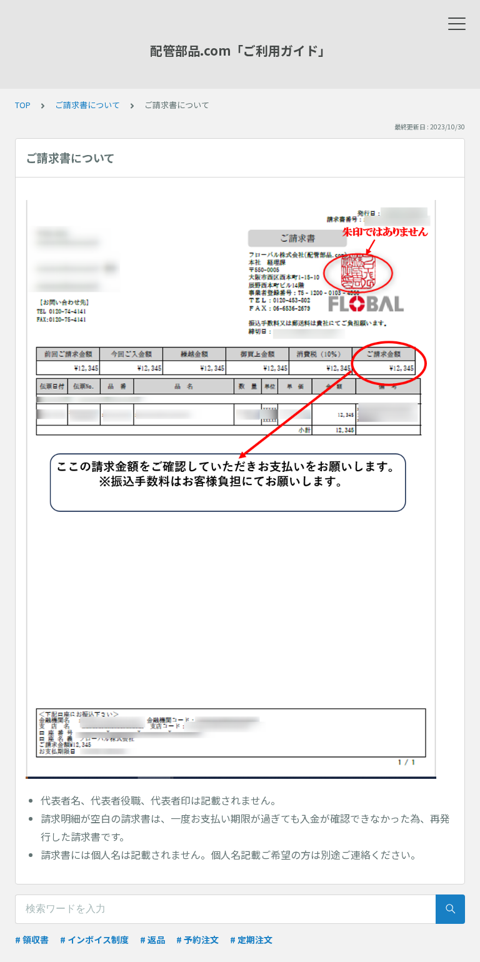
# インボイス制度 (94, 939)
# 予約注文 (197, 939)
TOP (23, 105)
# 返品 (152, 939)
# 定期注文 (251, 939)
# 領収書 (32, 939)
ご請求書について (87, 105)
